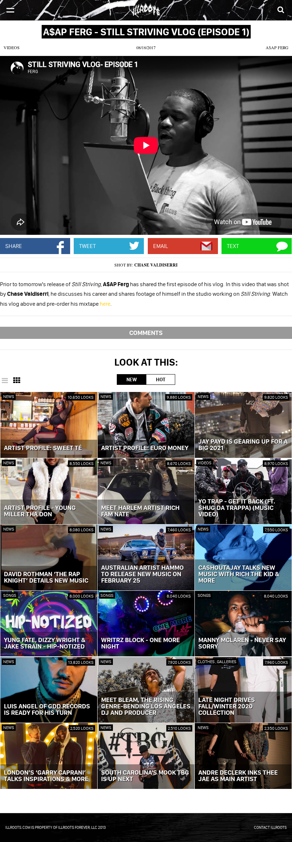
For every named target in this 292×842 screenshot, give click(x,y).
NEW (131, 379)
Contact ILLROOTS (270, 827)
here (105, 303)
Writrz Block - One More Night (140, 643)
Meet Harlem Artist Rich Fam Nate (140, 511)
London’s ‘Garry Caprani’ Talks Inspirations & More (46, 776)
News (8, 396)
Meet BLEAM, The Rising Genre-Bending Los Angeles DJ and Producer (146, 707)
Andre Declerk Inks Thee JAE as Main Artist (238, 776)
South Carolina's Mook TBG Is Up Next (145, 776)
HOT (160, 379)
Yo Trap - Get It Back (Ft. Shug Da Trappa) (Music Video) (236, 508)
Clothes (206, 661)
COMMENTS (146, 333)
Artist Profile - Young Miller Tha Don (40, 511)
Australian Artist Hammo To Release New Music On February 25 (142, 574)
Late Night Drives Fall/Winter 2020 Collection (226, 707)
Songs (9, 595)
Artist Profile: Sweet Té (43, 448)
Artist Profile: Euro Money (144, 448)
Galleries (226, 661)
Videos (12, 47)
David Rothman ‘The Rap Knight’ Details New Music (46, 577)
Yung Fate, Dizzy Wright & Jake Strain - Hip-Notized (44, 643)
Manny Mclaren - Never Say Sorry (242, 643)
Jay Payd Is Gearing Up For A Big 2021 (243, 445)
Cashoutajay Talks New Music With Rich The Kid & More (238, 574)
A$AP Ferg (277, 47)
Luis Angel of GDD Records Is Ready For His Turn (47, 710)
